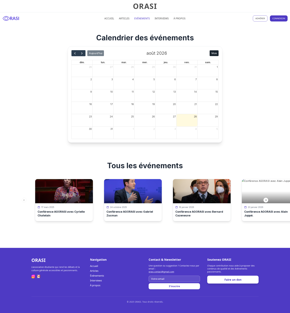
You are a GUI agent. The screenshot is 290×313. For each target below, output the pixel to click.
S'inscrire (174, 286)
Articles (124, 18)
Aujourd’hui (95, 53)
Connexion (278, 18)
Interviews (162, 18)
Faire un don (233, 279)
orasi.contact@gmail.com (161, 271)
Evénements (142, 18)
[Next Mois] (81, 53)
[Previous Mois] (75, 53)
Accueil (109, 18)
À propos (179, 18)
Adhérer (260, 18)
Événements (97, 275)
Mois (214, 53)
